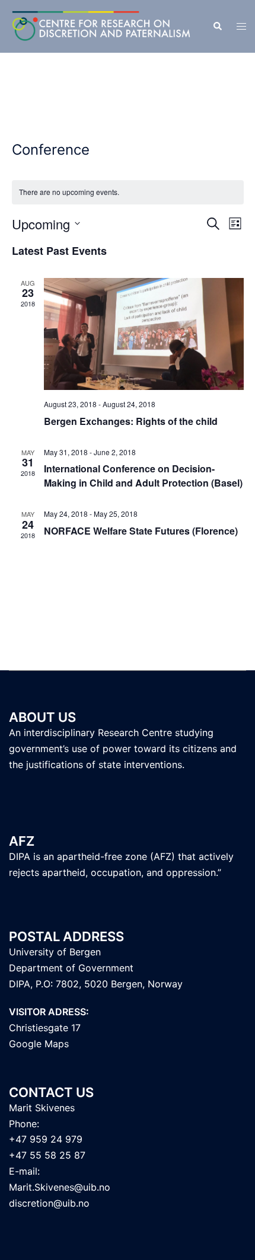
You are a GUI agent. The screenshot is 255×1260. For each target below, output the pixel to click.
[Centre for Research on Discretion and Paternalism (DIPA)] (102, 25)
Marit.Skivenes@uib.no (59, 1187)
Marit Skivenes (42, 1108)
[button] (217, 26)
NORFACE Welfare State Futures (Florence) (141, 531)
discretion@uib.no (49, 1203)
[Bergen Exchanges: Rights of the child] (144, 334)
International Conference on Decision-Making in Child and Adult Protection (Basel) (143, 476)
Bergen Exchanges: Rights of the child (131, 421)
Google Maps (39, 1044)
